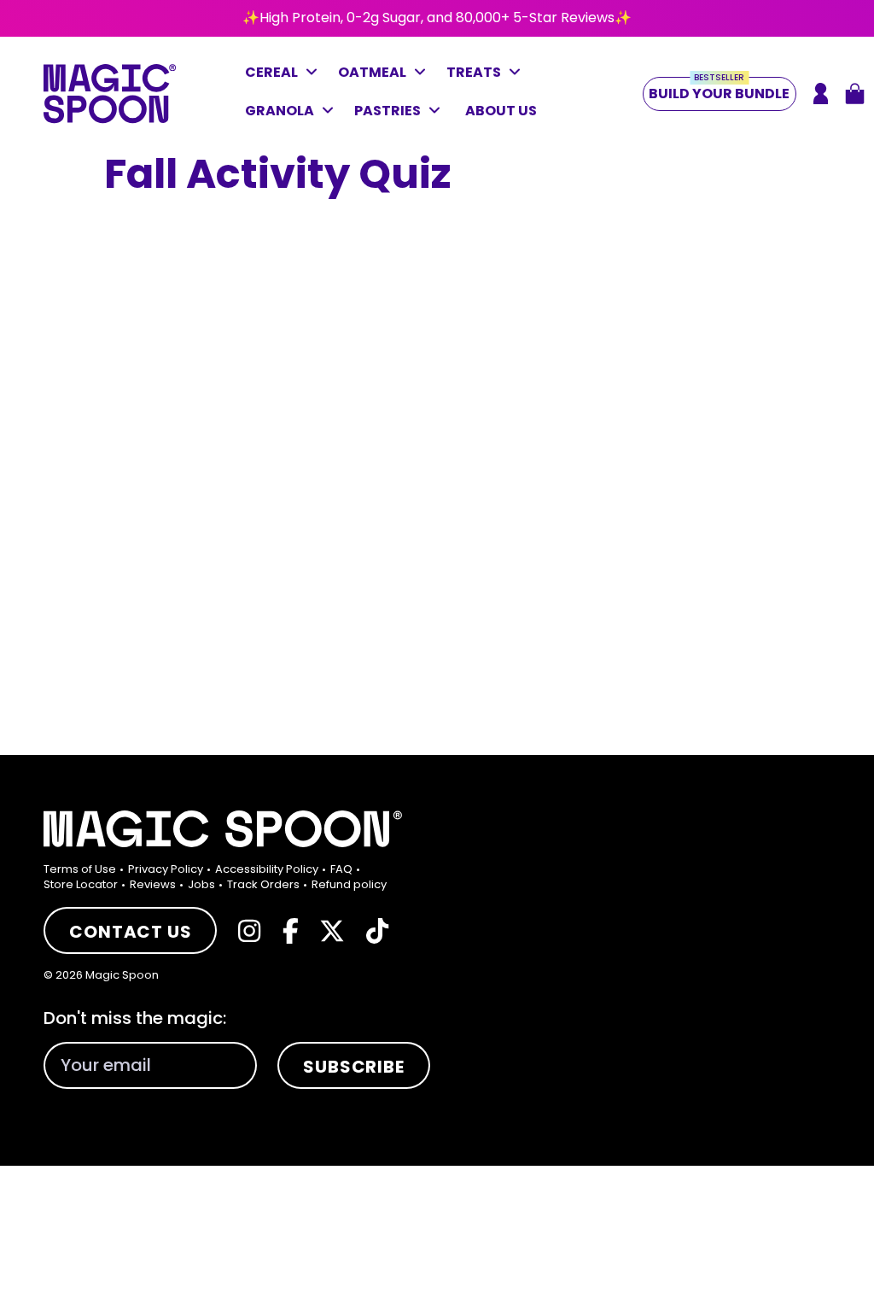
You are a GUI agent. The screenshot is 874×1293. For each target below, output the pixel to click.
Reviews (153, 884)
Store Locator (81, 884)
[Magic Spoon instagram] (249, 931)
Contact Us (130, 932)
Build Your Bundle (719, 90)
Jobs (201, 884)
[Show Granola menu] (332, 112)
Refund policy (349, 884)
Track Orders (263, 884)
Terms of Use (80, 869)
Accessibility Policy (266, 869)
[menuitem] (84, 869)
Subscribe (353, 1067)
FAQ (341, 869)
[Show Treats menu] (519, 74)
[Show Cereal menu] (315, 74)
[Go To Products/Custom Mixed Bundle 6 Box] (437, 18)
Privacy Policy (165, 869)
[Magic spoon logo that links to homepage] (110, 119)
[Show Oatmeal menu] (424, 74)
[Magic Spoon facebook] (291, 931)
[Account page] (820, 93)
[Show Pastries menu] (438, 112)
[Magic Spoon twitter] (332, 931)
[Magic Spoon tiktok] (377, 931)
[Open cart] (855, 93)
